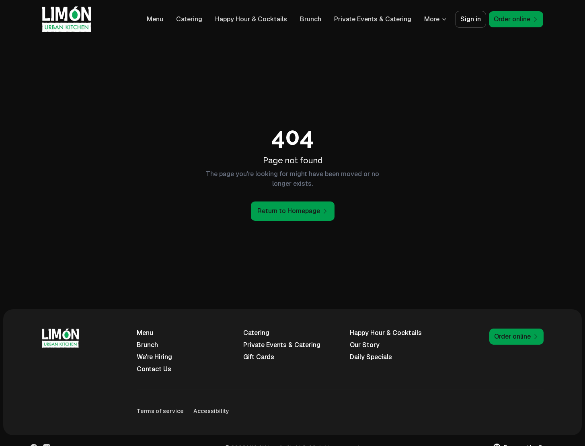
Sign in (470, 19)
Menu (155, 19)
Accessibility (211, 411)
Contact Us (154, 369)
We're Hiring (154, 357)
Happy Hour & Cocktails (251, 19)
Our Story (365, 345)
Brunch (310, 19)
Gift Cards (258, 357)
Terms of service (160, 411)
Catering (189, 19)
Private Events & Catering (372, 19)
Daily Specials (371, 357)
